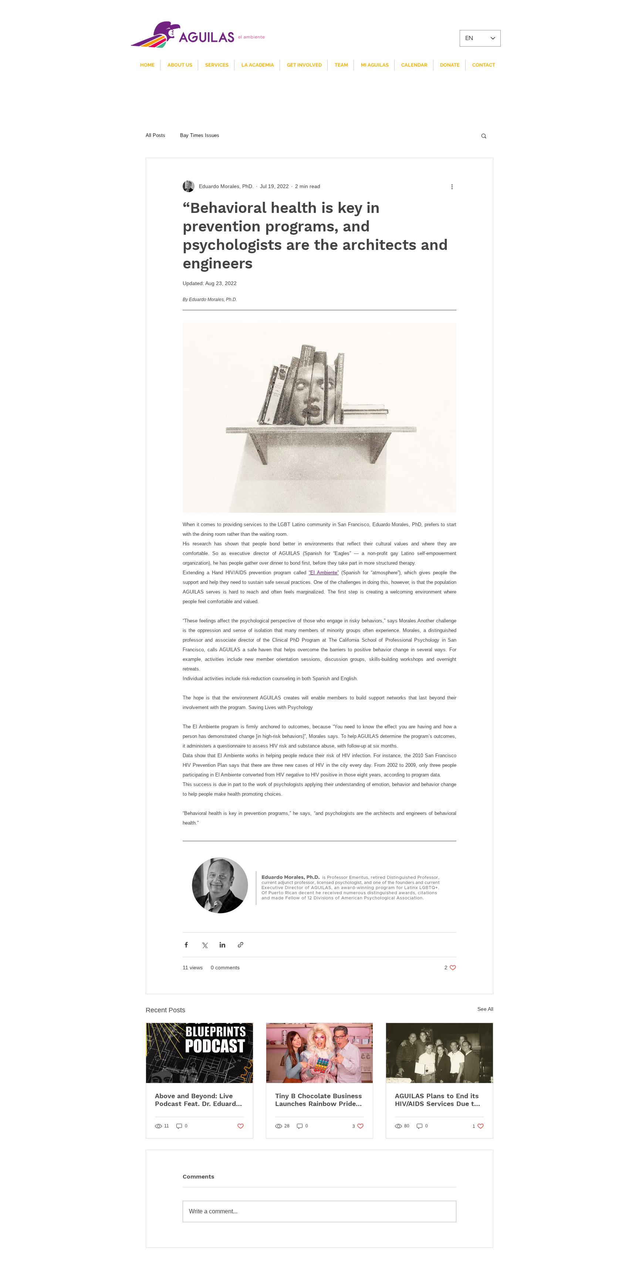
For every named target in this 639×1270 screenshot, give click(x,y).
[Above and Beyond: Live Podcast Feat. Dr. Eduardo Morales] (199, 1053)
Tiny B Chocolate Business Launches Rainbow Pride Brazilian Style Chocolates (318, 1099)
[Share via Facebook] (186, 944)
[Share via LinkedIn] (222, 944)
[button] (483, 135)
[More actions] (451, 186)
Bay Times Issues (199, 135)
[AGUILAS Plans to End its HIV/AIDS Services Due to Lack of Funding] (439, 1053)
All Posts (155, 135)
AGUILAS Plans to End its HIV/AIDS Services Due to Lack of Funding (437, 1099)
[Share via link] (240, 944)
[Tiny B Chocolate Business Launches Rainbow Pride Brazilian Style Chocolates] (319, 1053)
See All (485, 1009)
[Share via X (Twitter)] (204, 944)
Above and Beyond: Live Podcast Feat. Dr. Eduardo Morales (197, 1099)
